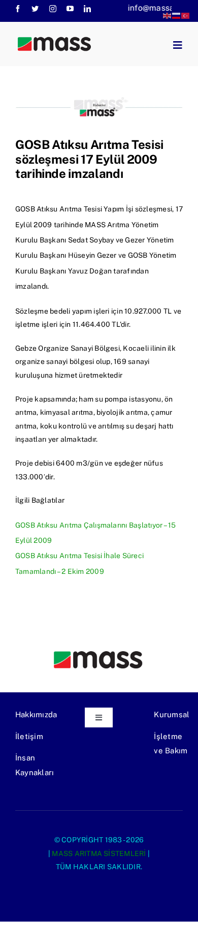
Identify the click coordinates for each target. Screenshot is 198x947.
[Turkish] (185, 15)
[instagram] (52, 8)
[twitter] (35, 8)
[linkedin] (87, 8)
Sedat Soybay (91, 240)
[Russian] (176, 15)
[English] (167, 15)
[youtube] (70, 8)
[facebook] (17, 8)
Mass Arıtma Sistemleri (99, 853)
